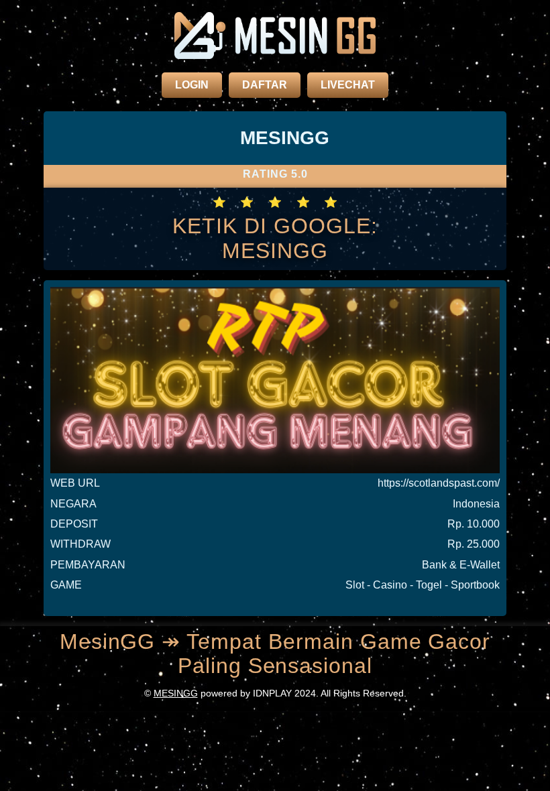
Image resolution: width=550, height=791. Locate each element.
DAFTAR (264, 84)
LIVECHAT (348, 84)
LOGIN (192, 84)
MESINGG (176, 693)
